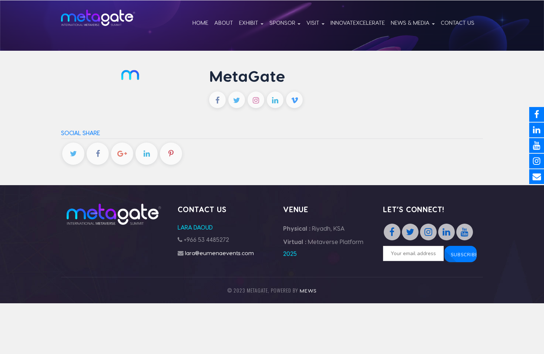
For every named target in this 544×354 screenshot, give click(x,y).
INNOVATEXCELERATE (357, 22)
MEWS (308, 290)
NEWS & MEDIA (411, 22)
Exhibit (249, 22)
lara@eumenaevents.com (219, 253)
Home (200, 22)
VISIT (313, 22)
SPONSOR (283, 22)
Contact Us (457, 22)
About (223, 22)
